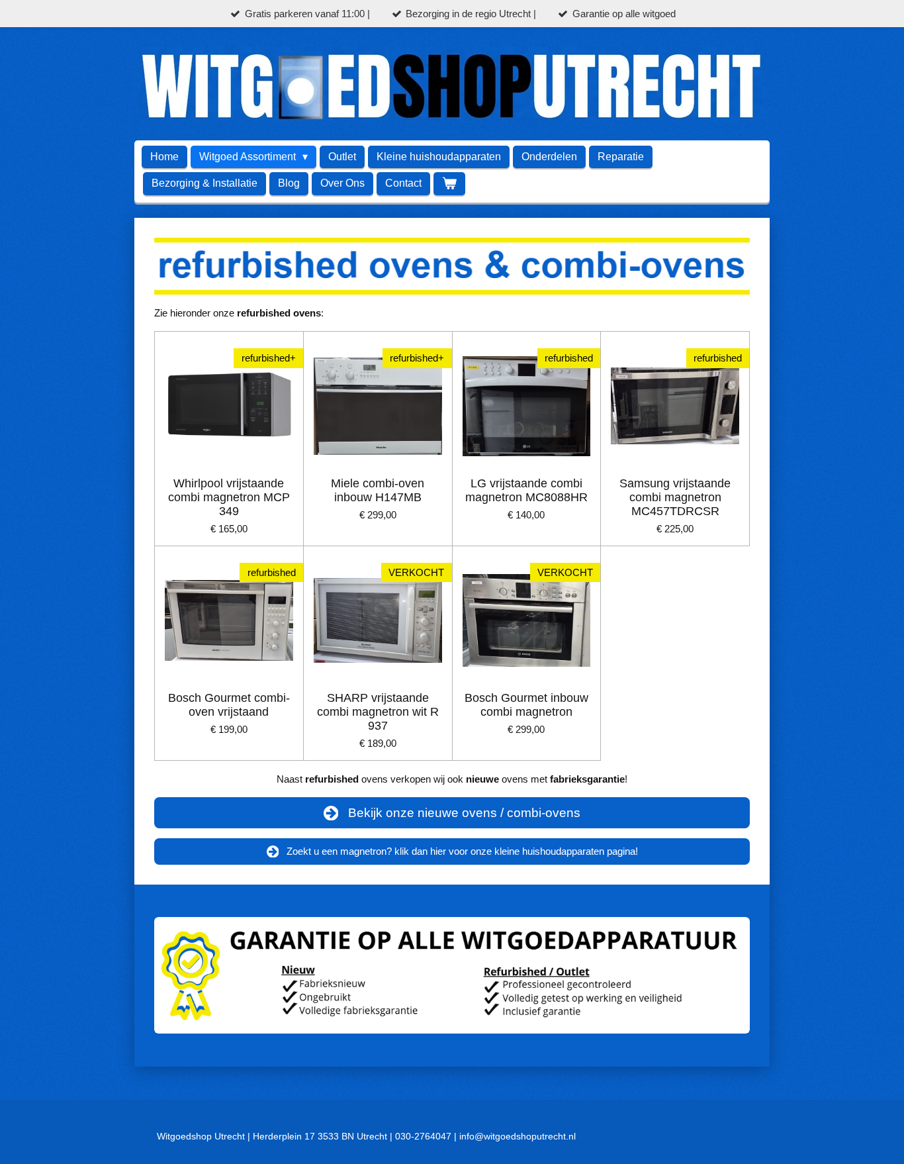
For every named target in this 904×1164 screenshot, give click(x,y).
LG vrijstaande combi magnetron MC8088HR (526, 490)
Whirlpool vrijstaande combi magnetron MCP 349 (229, 497)
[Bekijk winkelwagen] (449, 183)
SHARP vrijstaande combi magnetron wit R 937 (378, 711)
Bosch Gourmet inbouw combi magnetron (526, 704)
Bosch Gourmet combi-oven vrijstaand (229, 704)
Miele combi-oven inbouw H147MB (377, 490)
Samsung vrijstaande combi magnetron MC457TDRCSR (675, 497)
